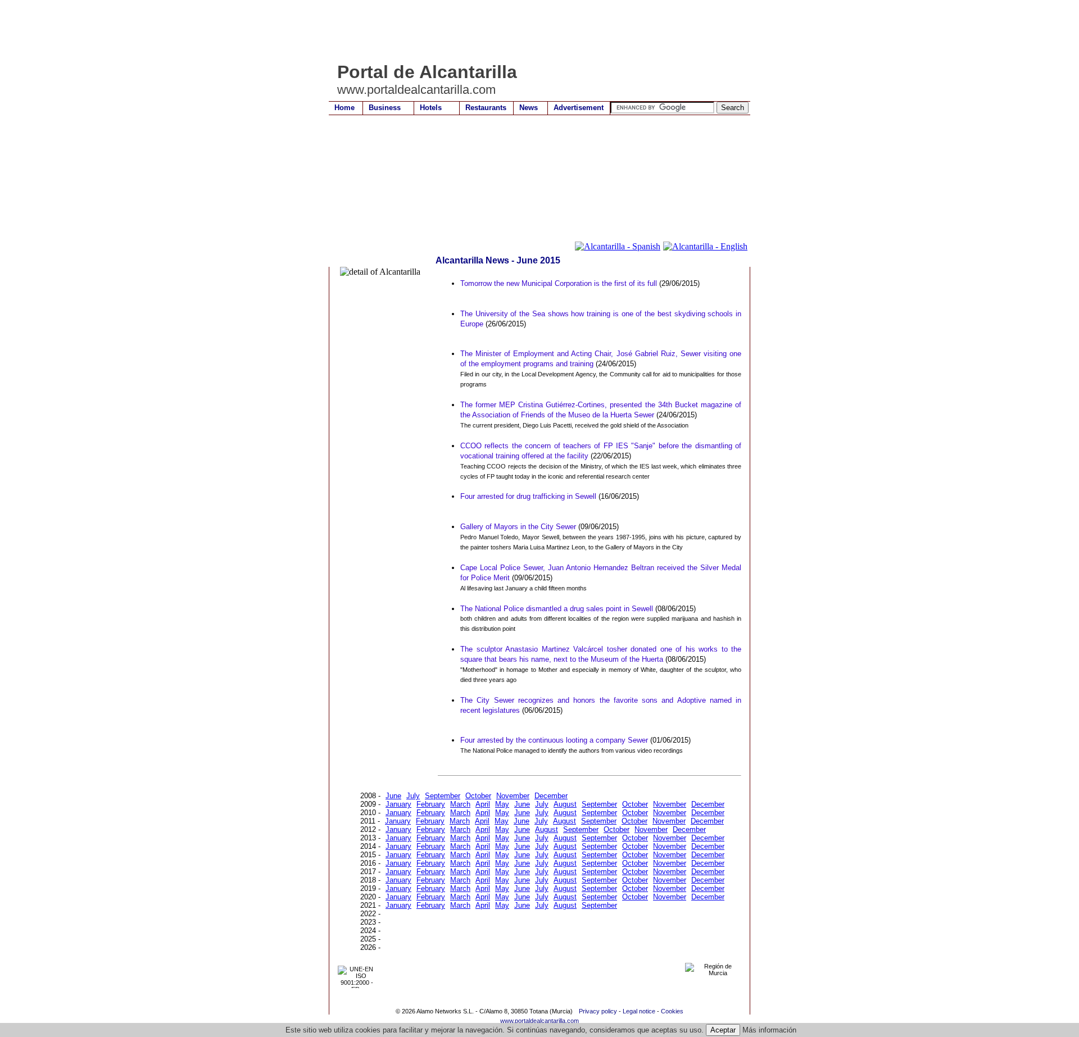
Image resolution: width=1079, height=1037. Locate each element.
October (478, 796)
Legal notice (639, 1011)
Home (344, 107)
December (551, 796)
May (502, 804)
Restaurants (485, 107)
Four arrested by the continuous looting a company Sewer (554, 740)
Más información (769, 1030)
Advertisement (579, 107)
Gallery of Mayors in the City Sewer (518, 526)
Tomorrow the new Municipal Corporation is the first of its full (558, 283)
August (565, 804)
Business (385, 107)
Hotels (431, 107)
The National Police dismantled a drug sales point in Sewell (556, 608)
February (430, 804)
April (482, 804)
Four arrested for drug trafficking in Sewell (528, 496)
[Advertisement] (533, 31)
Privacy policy (598, 1011)
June (393, 796)
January (398, 804)
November (512, 796)
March (460, 804)
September (442, 796)
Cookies (672, 1011)
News (528, 107)
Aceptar (723, 1030)
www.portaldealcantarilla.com (539, 1020)
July (413, 796)
